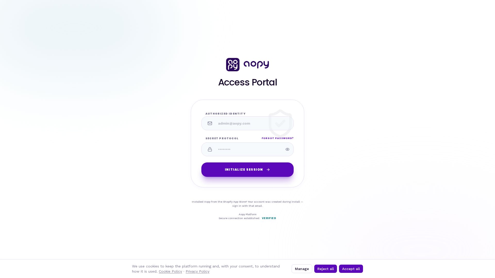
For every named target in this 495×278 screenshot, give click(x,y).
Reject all (325, 269)
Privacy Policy (197, 271)
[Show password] (287, 149)
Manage (302, 269)
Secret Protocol (221, 138)
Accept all (351, 269)
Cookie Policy (170, 271)
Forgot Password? (278, 138)
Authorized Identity (225, 114)
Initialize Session (244, 169)
